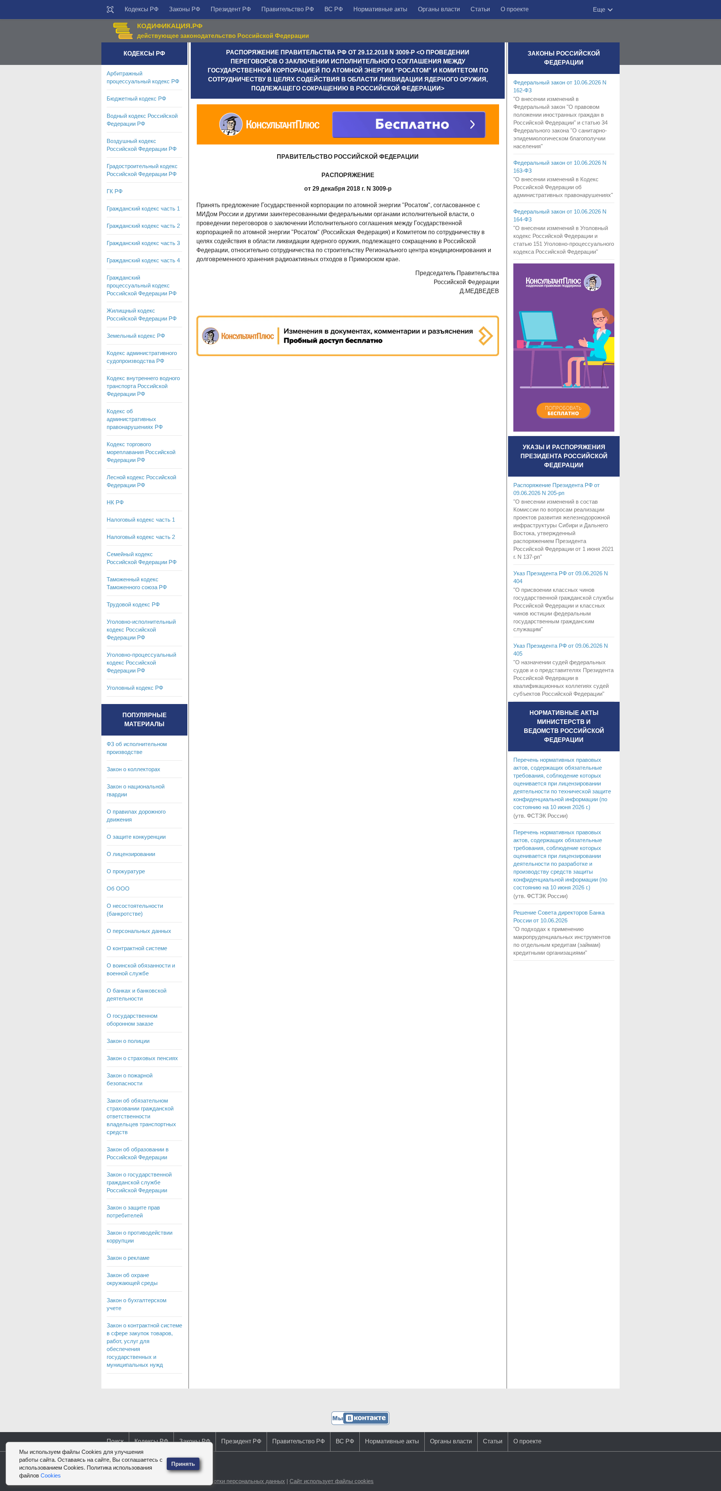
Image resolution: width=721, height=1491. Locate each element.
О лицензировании (131, 854)
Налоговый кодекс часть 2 (141, 537)
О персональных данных (139, 931)
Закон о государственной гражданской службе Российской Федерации (139, 1182)
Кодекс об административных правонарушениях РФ (135, 419)
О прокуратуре (126, 871)
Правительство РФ (287, 9)
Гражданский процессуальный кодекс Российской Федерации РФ (141, 285)
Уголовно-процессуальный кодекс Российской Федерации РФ (141, 662)
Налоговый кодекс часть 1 (141, 519)
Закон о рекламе (128, 1258)
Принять (183, 1464)
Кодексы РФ (141, 9)
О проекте (515, 9)
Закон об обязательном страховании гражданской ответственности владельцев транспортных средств (141, 1116)
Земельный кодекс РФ (136, 336)
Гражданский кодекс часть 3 (143, 243)
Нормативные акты (380, 9)
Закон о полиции (128, 1041)
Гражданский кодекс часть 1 (143, 208)
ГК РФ (114, 191)
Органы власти (439, 9)
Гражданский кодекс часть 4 (143, 260)
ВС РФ (333, 9)
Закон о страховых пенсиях (142, 1058)
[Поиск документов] (110, 10)
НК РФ (115, 502)
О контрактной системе (137, 948)
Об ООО (118, 888)
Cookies (51, 1475)
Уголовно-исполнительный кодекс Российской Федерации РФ (141, 629)
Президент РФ (231, 9)
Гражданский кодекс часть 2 (143, 226)
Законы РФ (184, 9)
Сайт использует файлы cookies (332, 1481)
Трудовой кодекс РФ (133, 604)
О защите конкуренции (136, 837)
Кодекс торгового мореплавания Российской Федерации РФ (141, 452)
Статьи (480, 9)
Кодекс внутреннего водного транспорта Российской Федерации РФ (143, 386)
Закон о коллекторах (133, 769)
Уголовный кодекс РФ (135, 688)
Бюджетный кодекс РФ (136, 98)
